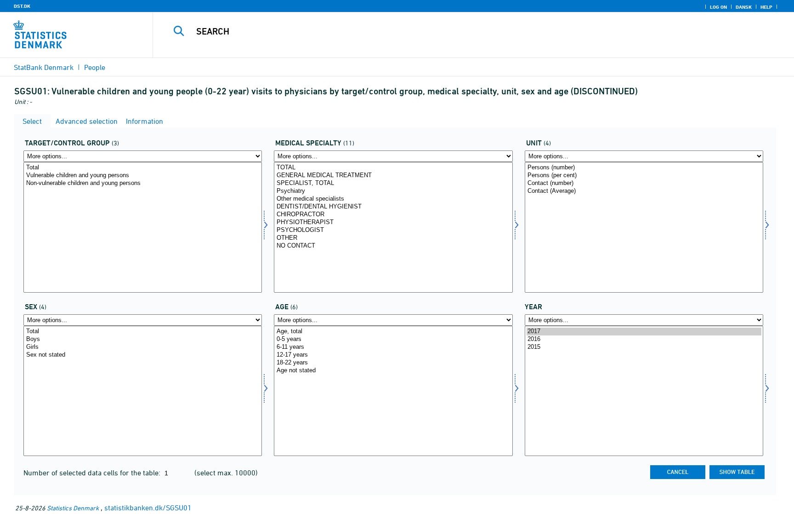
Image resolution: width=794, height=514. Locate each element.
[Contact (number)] (644, 183)
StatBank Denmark (44, 67)
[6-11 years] (393, 347)
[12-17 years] (393, 355)
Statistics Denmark (73, 508)
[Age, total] (393, 331)
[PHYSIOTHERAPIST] (393, 222)
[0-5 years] (393, 339)
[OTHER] (393, 238)
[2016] (644, 339)
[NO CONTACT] (393, 246)
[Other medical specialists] (393, 199)
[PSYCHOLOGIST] (393, 230)
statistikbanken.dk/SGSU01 (148, 507)
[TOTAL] (393, 168)
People (94, 67)
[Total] (142, 168)
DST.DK (22, 6)
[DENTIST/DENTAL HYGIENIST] (393, 207)
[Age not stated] (393, 371)
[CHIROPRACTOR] (393, 215)
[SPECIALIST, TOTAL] (393, 183)
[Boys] (142, 339)
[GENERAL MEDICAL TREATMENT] (393, 175)
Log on (718, 7)
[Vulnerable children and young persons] (142, 175)
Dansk (744, 7)
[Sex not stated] (142, 355)
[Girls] (142, 347)
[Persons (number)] (644, 168)
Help (766, 7)
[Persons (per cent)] (644, 175)
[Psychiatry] (393, 191)
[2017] (644, 331)
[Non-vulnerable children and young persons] (142, 183)
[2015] (644, 347)
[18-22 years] (393, 363)
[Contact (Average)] (644, 191)
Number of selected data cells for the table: (92, 472)
